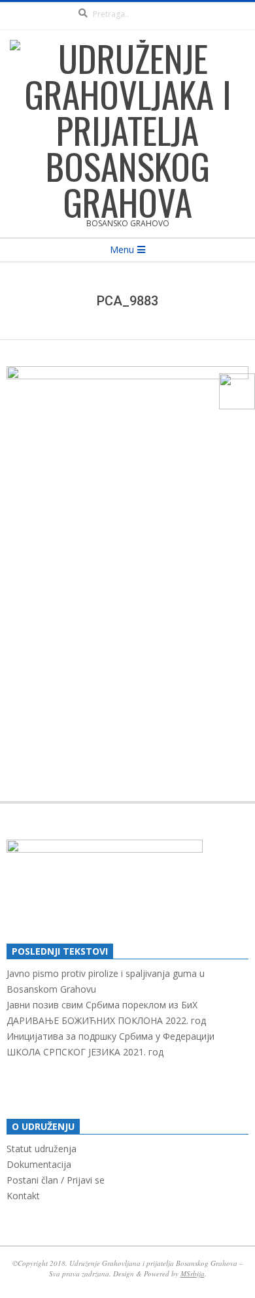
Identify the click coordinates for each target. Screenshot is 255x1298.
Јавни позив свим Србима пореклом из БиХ (102, 1005)
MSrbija (192, 1273)
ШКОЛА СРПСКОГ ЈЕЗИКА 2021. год (85, 1052)
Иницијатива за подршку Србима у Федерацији (110, 1036)
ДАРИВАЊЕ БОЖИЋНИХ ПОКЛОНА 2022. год (106, 1020)
